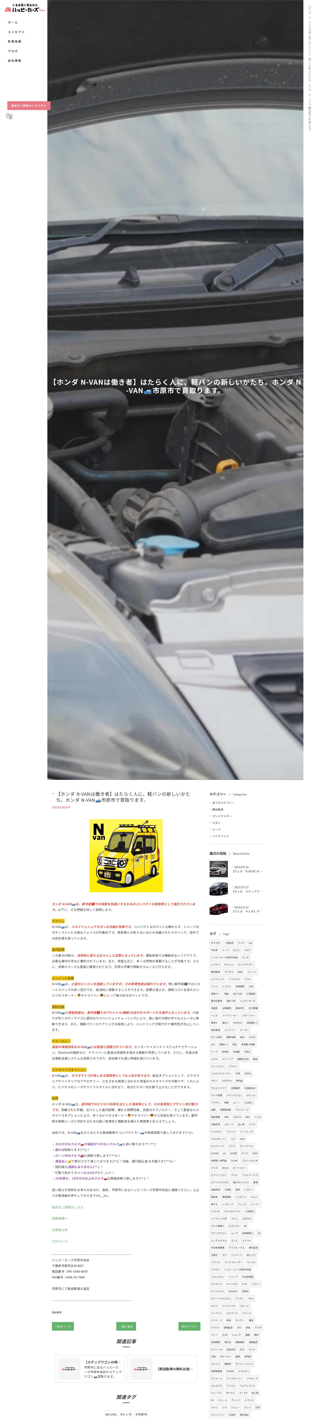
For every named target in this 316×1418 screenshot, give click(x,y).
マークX (243, 1392)
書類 (255, 1182)
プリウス (228, 971)
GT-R (244, 1283)
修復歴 (236, 1051)
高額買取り (247, 1233)
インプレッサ (246, 1131)
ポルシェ (228, 964)
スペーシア (227, 1058)
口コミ (236, 950)
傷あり (225, 1022)
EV (212, 1400)
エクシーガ (216, 1349)
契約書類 (215, 1029)
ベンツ (214, 986)
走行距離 (253, 1008)
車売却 (225, 1051)
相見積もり (252, 1022)
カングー (240, 1320)
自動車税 (215, 1189)
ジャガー (239, 1298)
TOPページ (60, 1241)
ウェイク (215, 1363)
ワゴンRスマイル (232, 1211)
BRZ (248, 1116)
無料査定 (253, 1247)
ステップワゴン (234, 1095)
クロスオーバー (219, 1138)
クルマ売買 (216, 1095)
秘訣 (229, 1320)
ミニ (233, 1138)
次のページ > (189, 1326)
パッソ (214, 1334)
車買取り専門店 (219, 1160)
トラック (249, 1400)
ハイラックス (229, 1305)
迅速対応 (231, 1349)
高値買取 (215, 1342)
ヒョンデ (236, 1334)
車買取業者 (216, 1371)
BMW (240, 971)
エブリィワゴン (219, 1174)
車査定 (214, 1008)
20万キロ (247, 1218)
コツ (224, 1254)
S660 (255, 1153)
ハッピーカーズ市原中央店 (224, 957)
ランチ (241, 942)
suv (250, 942)
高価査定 (235, 1087)
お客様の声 (60, 1230)
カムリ (254, 1196)
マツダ (214, 1167)
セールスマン (217, 1291)
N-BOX (247, 1073)
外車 (238, 1073)
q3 (224, 1153)
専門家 (247, 1356)
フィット (242, 1204)
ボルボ (252, 1037)
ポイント (251, 1095)
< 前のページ (63, 1326)
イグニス (215, 1262)
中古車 (214, 950)
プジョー (233, 1066)
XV (259, 1233)
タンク (252, 1349)
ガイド (214, 1305)
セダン (216, 823)
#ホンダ (126, 1414)
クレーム (222, 1400)
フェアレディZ (247, 1385)
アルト (234, 1174)
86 (245, 1225)
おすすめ (215, 942)
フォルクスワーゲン (221, 1073)
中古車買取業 (217, 1247)
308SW (230, 1371)
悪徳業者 (226, 1196)
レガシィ (255, 1283)
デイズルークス (236, 1247)
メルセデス (216, 1385)
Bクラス (231, 1392)
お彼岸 (232, 1414)
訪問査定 (228, 1327)
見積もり (223, 1044)
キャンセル (232, 1283)
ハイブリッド (220, 836)
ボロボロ (237, 1022)
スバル (258, 1116)
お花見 (233, 1153)
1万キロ (237, 1116)
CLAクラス (234, 1225)
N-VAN (234, 1160)
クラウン (215, 1269)
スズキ (214, 1058)
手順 (213, 1356)
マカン (214, 1080)
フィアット (216, 1313)
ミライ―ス (216, 1320)
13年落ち (250, 1211)
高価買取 (240, 986)
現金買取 (215, 1116)
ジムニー (235, 1407)
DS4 (242, 1349)
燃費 (226, 1102)
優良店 (227, 1363)
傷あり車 (231, 1000)
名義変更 (215, 1124)
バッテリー (230, 1029)
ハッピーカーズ (247, 1000)
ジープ (214, 1051)
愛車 (238, 1189)
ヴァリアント (246, 1145)
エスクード (232, 1313)
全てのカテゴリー (223, 803)
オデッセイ (225, 1356)
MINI (226, 1116)
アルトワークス (250, 1174)
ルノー (236, 1102)
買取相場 (231, 1037)
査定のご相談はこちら (67, 1207)
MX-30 (225, 1167)
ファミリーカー (230, 1015)
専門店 (239, 1080)
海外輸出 (244, 1414)
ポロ (239, 1327)
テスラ (252, 1124)
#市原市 (141, 1414)
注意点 (214, 1254)
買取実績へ (60, 1218)
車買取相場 (225, 1109)
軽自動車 (57, 1312)
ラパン (234, 1218)
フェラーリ (236, 1254)
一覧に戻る (126, 1326)
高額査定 (253, 1342)
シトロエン (216, 1131)
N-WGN (215, 1153)
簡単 (238, 1356)
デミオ (258, 1327)
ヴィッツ (236, 1400)
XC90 (225, 1334)
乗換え (214, 1022)
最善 (247, 1334)
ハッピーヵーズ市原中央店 (237, 1269)
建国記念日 (243, 1058)
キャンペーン (217, 1414)
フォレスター (217, 1276)
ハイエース (227, 1204)
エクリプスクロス (220, 1182)
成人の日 (237, 993)
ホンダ (245, 957)
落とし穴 (251, 1254)
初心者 (255, 1392)
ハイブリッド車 (219, 1218)
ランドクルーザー (233, 1262)
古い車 (241, 1124)
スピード (244, 1305)
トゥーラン (216, 1392)
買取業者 (240, 1342)
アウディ (215, 1102)
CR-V (251, 1298)
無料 (256, 1334)
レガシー (248, 1189)
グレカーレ (216, 1378)
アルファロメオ (249, 1160)
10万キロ (227, 1080)
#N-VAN (110, 1414)
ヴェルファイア (219, 1087)
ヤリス (244, 1153)
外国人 (247, 1051)
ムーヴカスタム (219, 1240)
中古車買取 (247, 1276)
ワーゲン (244, 1029)
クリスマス (234, 979)
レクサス (215, 964)
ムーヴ (234, 1233)
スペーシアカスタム (221, 1298)
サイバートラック (244, 1363)
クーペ (216, 829)
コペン (214, 1407)
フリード (233, 1276)
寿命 (242, 1037)
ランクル (251, 1262)
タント (234, 1240)
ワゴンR (215, 1211)
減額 (213, 1109)
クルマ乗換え (217, 1225)
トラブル (226, 986)
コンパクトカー (222, 816)
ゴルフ (232, 1145)
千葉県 (227, 1189)
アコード (246, 1313)
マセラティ (243, 1371)
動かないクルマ (241, 1182)
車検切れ (240, 1008)
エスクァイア (217, 1145)
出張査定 (251, 993)
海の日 (227, 1342)
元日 (251, 986)
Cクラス (215, 1327)
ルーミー (255, 1204)
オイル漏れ (216, 1037)
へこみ (214, 1015)
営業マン (215, 993)
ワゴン (247, 979)
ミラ (224, 1407)
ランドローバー (234, 1378)
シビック (231, 1131)
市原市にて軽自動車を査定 (71, 1288)
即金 (248, 1327)
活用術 (245, 1291)
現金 (226, 993)
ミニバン (252, 971)
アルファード (242, 1109)
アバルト (231, 1385)
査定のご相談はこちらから (28, 105)
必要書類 (226, 1008)
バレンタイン (217, 1066)
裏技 (255, 1058)
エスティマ (216, 1283)
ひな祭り (248, 1102)
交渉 (257, 1407)
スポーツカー (248, 1015)
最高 (251, 1320)
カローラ (228, 1124)
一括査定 (228, 942)
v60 (213, 1044)
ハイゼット (241, 1196)
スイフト (246, 1240)
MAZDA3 (233, 1291)
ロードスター (239, 1167)
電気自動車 (216, 1000)
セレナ (247, 1407)
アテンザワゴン (219, 1233)
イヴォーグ (252, 1378)
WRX (242, 1138)
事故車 (214, 1196)
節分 (235, 1044)
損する (214, 1204)
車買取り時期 (248, 1044)
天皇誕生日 (250, 1087)
